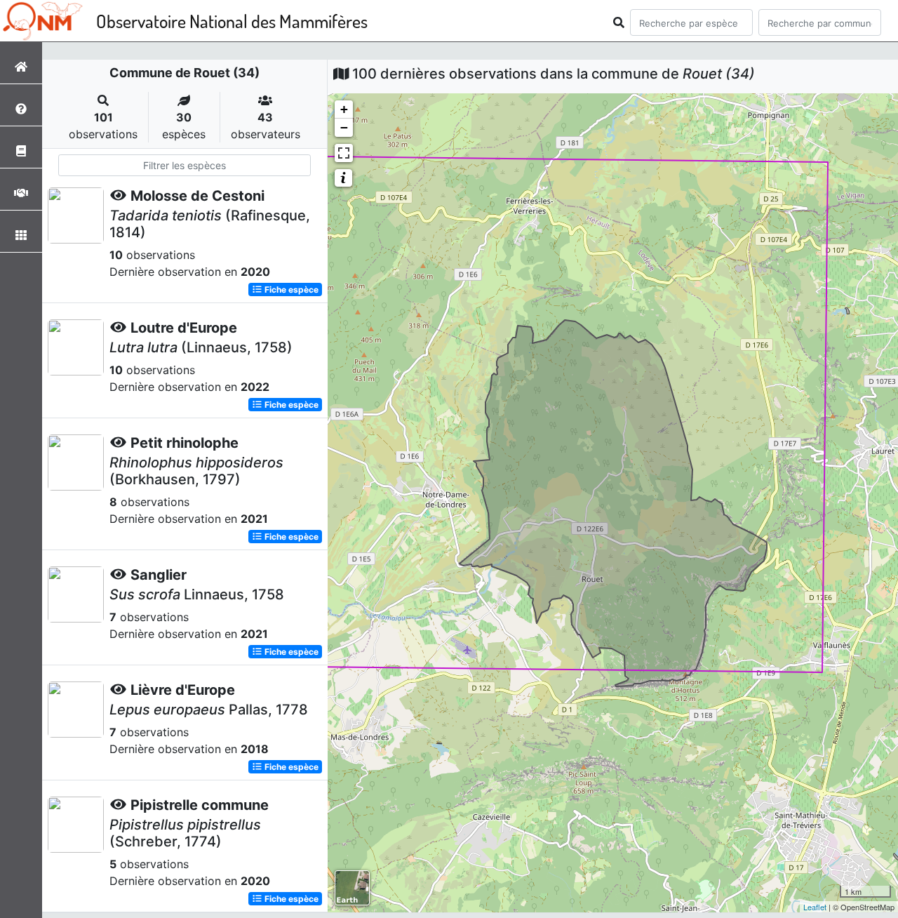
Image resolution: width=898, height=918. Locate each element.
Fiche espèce (290, 289)
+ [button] (344, 109)
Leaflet (814, 906)
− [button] (344, 127)
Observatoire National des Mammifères (232, 20)
